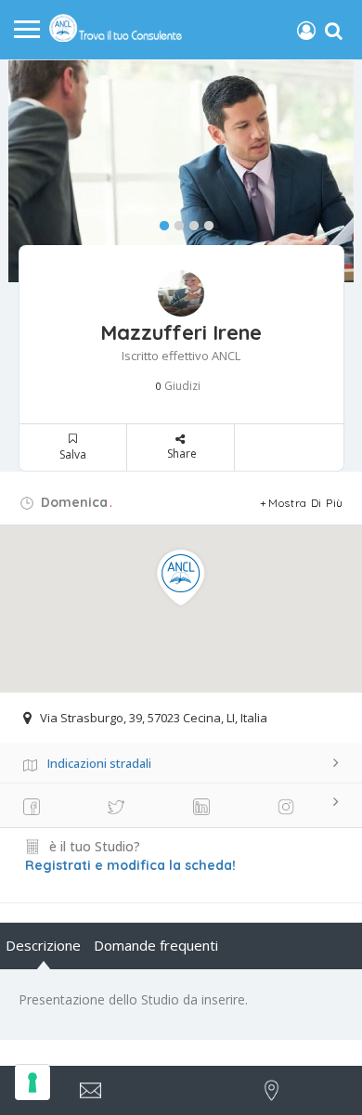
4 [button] (204, 222)
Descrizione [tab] (43, 945)
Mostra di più (305, 503)
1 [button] (159, 222)
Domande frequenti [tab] (156, 945)
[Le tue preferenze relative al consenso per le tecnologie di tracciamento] (32, 1082)
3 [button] (189, 222)
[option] (181, 170)
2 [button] (174, 222)
